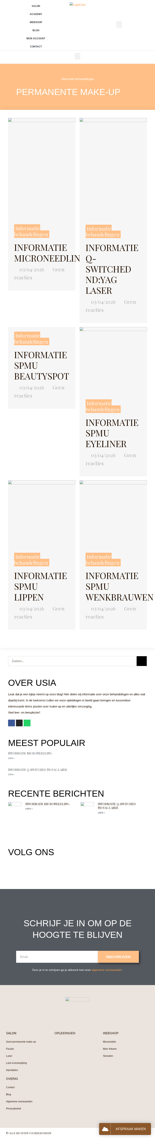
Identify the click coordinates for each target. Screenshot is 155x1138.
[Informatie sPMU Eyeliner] (113, 360)
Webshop (36, 22)
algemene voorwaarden (107, 969)
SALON (11, 1033)
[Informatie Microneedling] (41, 168)
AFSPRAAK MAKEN (131, 1129)
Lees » (11, 758)
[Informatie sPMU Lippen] (41, 514)
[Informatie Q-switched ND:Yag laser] (113, 168)
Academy (36, 14)
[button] (119, 24)
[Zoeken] (142, 661)
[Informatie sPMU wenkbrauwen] (113, 514)
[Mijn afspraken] (106, 1129)
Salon (36, 6)
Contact (36, 46)
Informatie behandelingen (77, 79)
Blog (35, 30)
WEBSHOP (110, 1033)
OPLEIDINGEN (64, 1033)
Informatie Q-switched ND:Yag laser (112, 268)
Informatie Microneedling (50, 252)
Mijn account (35, 38)
